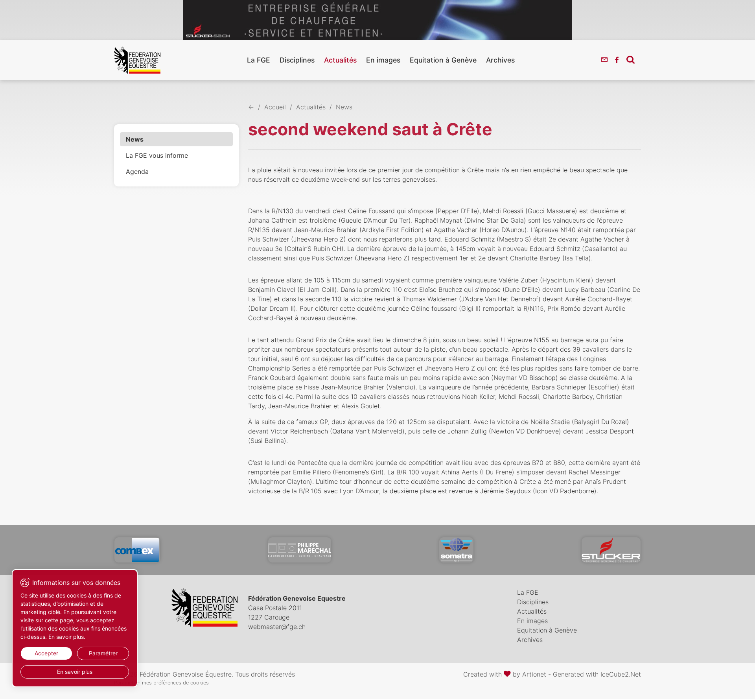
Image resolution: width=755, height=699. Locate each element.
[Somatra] (456, 550)
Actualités (340, 60)
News (135, 139)
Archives (500, 60)
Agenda (137, 171)
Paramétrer (103, 653)
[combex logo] (137, 550)
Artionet (534, 674)
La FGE (258, 60)
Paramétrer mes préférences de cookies (161, 683)
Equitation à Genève (443, 60)
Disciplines (297, 60)
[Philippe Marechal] (299, 550)
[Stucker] (611, 550)
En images (383, 60)
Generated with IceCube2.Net (597, 674)
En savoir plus (74, 671)
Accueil (275, 107)
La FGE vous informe (157, 155)
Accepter (46, 653)
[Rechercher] (630, 59)
